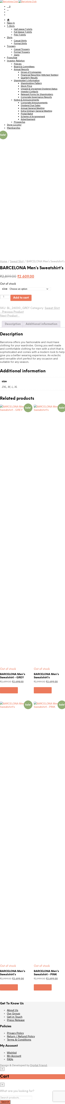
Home (3, 261)
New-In (11, 23)
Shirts (9, 38)
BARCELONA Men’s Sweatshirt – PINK (46, 972)
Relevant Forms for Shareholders (37, 94)
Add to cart (21, 297)
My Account (14, 1055)
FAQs (10, 1059)
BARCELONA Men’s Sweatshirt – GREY (12, 675)
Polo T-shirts (20, 34)
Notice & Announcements (26, 99)
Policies (17, 63)
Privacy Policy (15, 1033)
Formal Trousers (22, 52)
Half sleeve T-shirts (23, 29)
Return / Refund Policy (21, 1036)
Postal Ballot (27, 113)
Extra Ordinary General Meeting (36, 110)
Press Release (16, 1020)
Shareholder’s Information (27, 80)
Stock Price (26, 86)
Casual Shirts (20, 40)
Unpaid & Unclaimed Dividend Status (39, 88)
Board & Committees (24, 66)
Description (13, 324)
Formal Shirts (20, 43)
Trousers (11, 46)
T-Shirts (11, 26)
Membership (13, 128)
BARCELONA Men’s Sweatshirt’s (46, 675)
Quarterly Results (29, 77)
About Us (12, 1010)
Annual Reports (21, 69)
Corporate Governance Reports (36, 97)
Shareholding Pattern (31, 83)
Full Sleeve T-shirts (23, 31)
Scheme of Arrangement (33, 116)
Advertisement (28, 119)
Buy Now (9, 690)
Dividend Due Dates (30, 105)
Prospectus (19, 122)
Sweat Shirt (17, 261)
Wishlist (12, 1052)
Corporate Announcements (34, 102)
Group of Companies (31, 72)
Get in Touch (14, 1016)
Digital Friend (38, 1065)
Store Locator (14, 125)
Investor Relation (16, 61)
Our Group (13, 1013)
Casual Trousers (22, 49)
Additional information (41, 324)
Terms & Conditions (19, 1039)
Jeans (16, 54)
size (4, 288)
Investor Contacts (29, 91)
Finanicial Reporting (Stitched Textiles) (39, 74)
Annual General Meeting (33, 108)
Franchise (12, 58)
